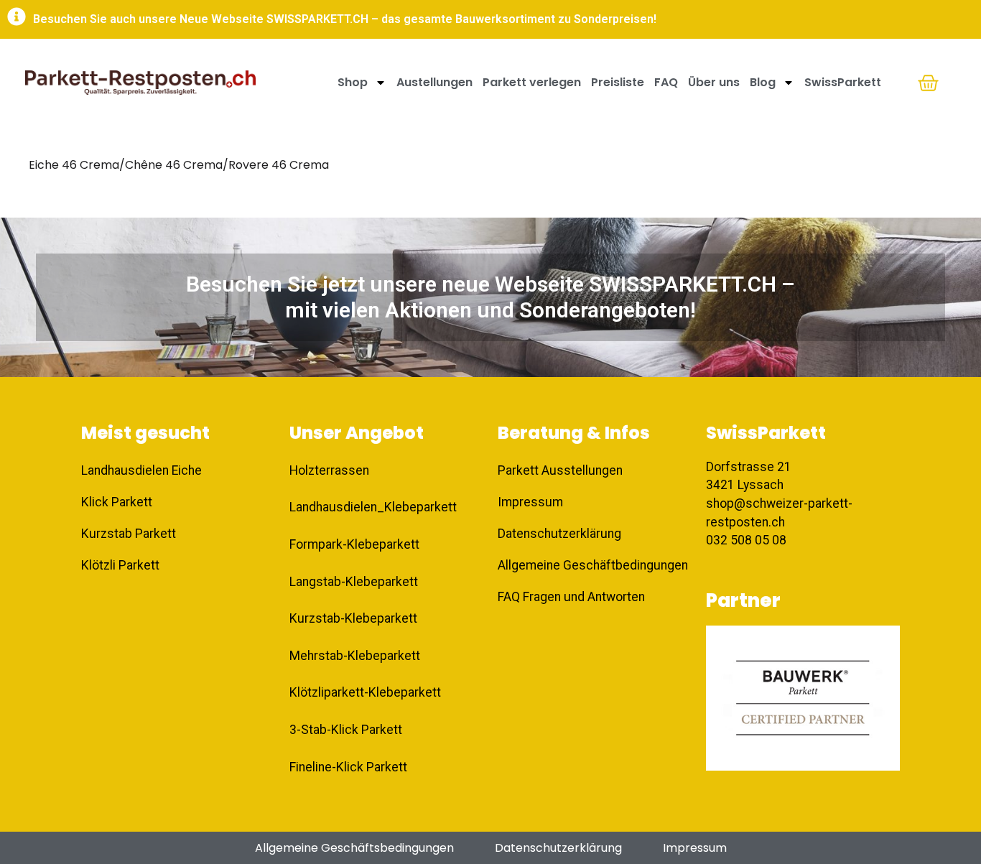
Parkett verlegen (532, 82)
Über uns (714, 82)
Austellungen (434, 82)
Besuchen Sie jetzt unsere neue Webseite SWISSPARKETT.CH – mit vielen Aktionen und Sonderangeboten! (490, 296)
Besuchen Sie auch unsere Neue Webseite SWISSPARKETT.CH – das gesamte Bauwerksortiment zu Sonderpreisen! (344, 19)
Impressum (695, 848)
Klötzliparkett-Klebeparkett (365, 692)
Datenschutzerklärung (558, 848)
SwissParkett (842, 82)
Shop (353, 82)
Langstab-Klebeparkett (353, 582)
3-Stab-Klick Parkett (345, 730)
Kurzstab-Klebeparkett (353, 618)
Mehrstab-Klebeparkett (354, 656)
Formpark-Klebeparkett (354, 544)
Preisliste (617, 82)
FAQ (666, 82)
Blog (763, 82)
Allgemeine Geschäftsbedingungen (354, 848)
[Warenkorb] (928, 83)
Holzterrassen (329, 470)
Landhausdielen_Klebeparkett (373, 507)
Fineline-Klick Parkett (348, 767)
